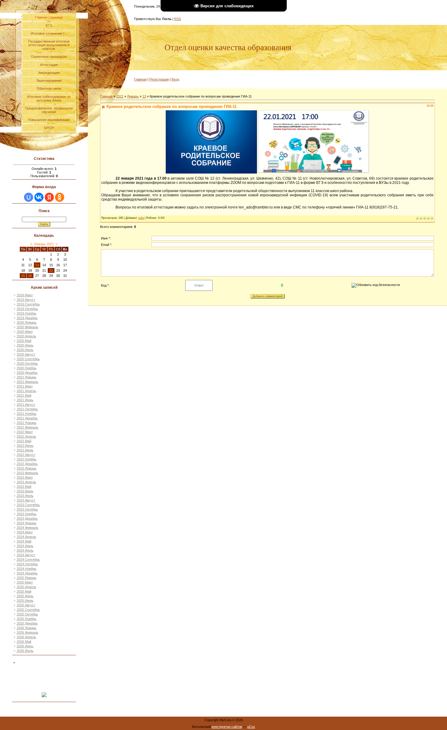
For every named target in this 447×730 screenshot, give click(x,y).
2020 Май (24, 341)
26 (30, 275)
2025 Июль (25, 600)
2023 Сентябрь (28, 505)
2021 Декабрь (27, 418)
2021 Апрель (26, 391)
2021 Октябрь (27, 409)
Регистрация (159, 79)
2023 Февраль (27, 473)
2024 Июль (25, 550)
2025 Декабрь (27, 623)
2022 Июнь (25, 445)
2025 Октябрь (27, 614)
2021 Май (24, 395)
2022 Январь (26, 423)
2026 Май (24, 641)
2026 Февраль (27, 632)
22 (51, 270)
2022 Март (25, 432)
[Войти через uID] (28, 197)
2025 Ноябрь (26, 619)
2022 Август (26, 454)
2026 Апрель (26, 637)
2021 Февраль (27, 382)
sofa (141, 217)
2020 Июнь (25, 345)
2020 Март (25, 331)
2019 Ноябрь (26, 313)
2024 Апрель (26, 537)
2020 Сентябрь (28, 359)
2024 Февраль (27, 527)
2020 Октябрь (27, 363)
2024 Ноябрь (26, 568)
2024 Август (26, 555)
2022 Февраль (27, 427)
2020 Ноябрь (26, 368)
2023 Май (24, 486)
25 (23, 275)
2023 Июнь (25, 491)
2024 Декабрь (27, 573)
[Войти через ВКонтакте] (38, 197)
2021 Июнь (25, 400)
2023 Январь (26, 468)
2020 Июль (25, 350)
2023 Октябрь (27, 509)
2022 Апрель (26, 436)
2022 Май (24, 441)
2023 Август (26, 500)
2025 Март (25, 582)
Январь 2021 (44, 244)
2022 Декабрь (27, 464)
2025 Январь (26, 578)
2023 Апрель (26, 482)
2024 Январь (26, 523)
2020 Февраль (27, 327)
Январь (133, 96)
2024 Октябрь (27, 564)
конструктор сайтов (227, 726)
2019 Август (26, 299)
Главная (140, 79)
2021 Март (25, 386)
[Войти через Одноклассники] (59, 197)
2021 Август (26, 404)
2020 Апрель (26, 336)
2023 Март (25, 477)
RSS (177, 19)
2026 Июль (25, 651)
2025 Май (24, 591)
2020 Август (26, 354)
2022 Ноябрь (26, 459)
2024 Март (25, 532)
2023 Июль (25, 496)
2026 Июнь (25, 646)
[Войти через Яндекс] (49, 197)
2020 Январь (26, 322)
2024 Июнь (25, 546)
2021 (119, 96)
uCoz (251, 726)
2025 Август (26, 605)
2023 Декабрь (27, 518)
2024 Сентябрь (28, 559)
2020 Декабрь (27, 372)
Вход (175, 79)
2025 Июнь (25, 596)
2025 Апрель (26, 587)
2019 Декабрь (27, 318)
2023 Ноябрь (26, 514)
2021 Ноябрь (26, 413)
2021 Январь (26, 377)
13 (37, 265)
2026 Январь (26, 628)
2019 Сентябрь (28, 304)
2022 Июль (25, 450)
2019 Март (25, 295)
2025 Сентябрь (28, 609)
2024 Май (24, 541)
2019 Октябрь (27, 309)
